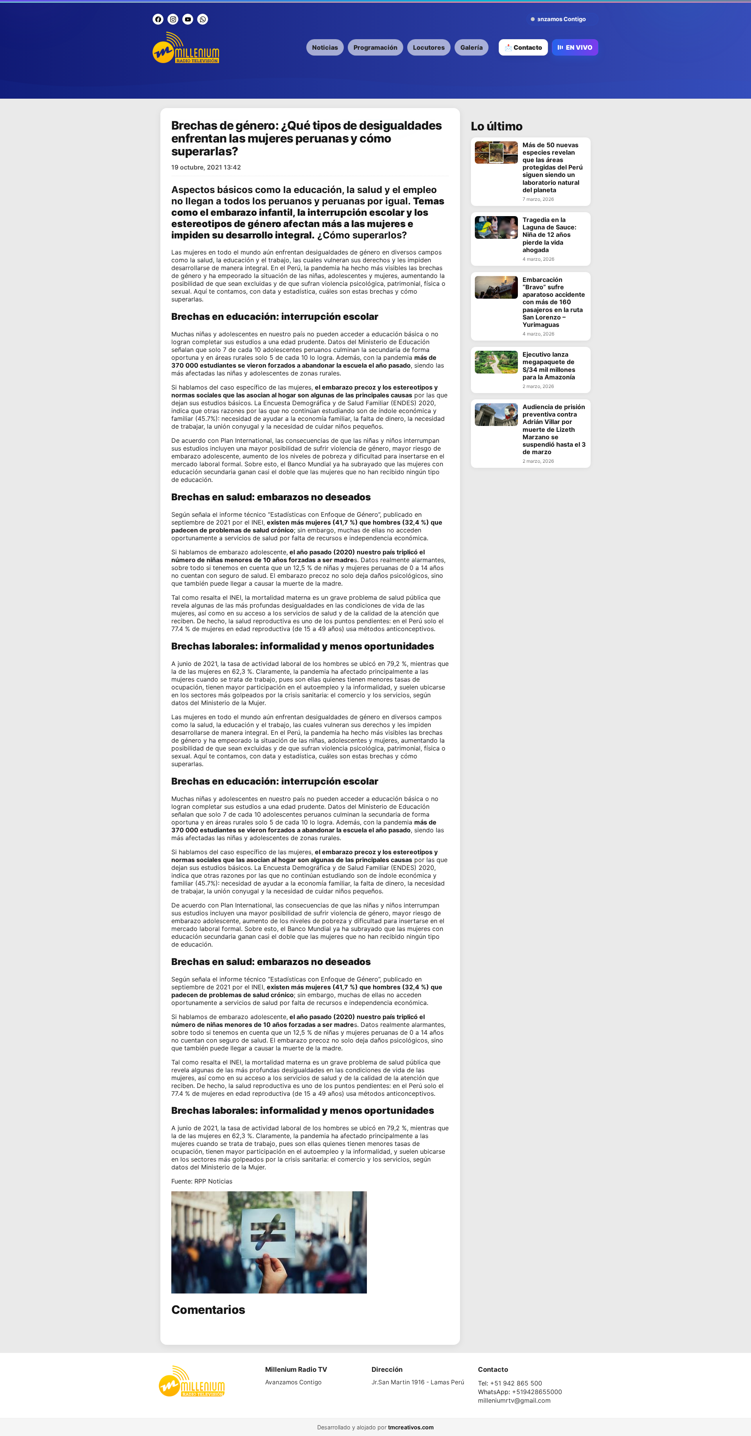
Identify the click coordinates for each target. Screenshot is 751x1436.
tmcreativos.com (411, 1427)
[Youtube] (187, 19)
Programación (375, 47)
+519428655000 (537, 1392)
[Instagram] (172, 19)
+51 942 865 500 (516, 1383)
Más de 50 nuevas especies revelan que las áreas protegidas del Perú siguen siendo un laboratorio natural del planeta (553, 167)
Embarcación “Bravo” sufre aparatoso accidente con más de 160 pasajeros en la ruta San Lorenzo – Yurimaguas (554, 302)
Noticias (325, 47)
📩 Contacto (523, 47)
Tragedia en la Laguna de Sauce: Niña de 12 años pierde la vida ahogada (550, 235)
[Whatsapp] (202, 19)
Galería (471, 47)
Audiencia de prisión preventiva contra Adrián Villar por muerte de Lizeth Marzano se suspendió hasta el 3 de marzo (554, 429)
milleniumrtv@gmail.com (514, 1400)
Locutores (429, 47)
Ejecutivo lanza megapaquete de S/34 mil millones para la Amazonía (549, 366)
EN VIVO (579, 47)
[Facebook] (158, 19)
